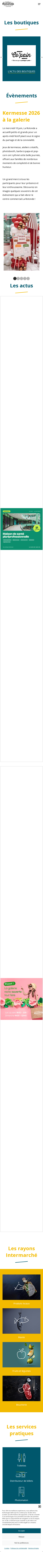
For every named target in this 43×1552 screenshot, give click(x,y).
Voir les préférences (21, 1543)
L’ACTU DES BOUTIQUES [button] (21, 71)
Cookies (6, 1548)
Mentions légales (33, 1548)
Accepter (21, 1531)
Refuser (21, 1537)
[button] (40, 1506)
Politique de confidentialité (18, 1548)
